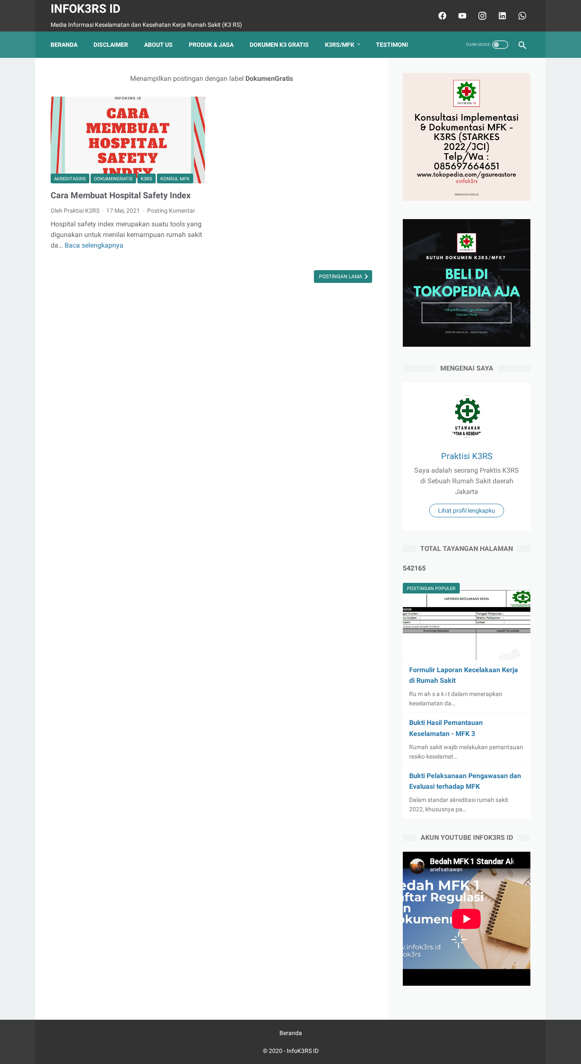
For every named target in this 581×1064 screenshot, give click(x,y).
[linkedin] (501, 15)
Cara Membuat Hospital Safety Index (121, 195)
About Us (158, 44)
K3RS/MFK (339, 44)
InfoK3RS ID (85, 9)
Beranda (64, 44)
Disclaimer (111, 44)
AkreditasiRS (70, 179)
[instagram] (481, 15)
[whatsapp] (521, 15)
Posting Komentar (171, 210)
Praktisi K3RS (467, 456)
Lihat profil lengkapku (466, 510)
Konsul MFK (175, 179)
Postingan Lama (341, 277)
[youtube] (461, 15)
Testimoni (392, 44)
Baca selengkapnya (94, 245)
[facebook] (441, 15)
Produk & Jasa (211, 44)
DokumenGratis (113, 179)
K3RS (146, 179)
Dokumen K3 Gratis (279, 44)
